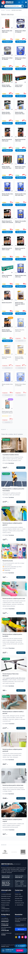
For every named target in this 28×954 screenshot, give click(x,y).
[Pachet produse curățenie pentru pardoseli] (14, 749)
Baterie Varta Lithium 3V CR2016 (20, 58)
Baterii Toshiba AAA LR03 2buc (7, 31)
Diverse (8, 10)
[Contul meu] (19, 2)
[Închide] (25, 950)
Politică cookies (5, 905)
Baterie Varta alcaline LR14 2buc (20, 221)
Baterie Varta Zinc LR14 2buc (19, 330)
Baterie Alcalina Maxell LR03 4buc (19, 113)
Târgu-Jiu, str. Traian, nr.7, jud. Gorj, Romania (6, 884)
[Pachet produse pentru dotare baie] (14, 784)
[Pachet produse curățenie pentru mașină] (14, 819)
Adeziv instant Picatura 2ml (19, 85)
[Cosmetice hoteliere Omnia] (14, 454)
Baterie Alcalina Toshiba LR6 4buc (6, 85)
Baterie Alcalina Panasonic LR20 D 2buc (20, 304)
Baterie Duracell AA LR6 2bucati (7, 140)
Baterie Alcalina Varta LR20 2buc (20, 276)
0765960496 (4, 925)
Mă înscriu (21, 929)
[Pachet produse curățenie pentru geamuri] (14, 524)
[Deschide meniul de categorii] (2, 6)
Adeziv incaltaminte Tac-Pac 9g (7, 276)
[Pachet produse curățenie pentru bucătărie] (14, 636)
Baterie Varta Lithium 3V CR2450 (20, 385)
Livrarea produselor (6, 894)
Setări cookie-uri (5, 910)
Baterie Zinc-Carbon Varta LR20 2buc (20, 167)
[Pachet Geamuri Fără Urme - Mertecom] (14, 675)
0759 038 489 (5, 930)
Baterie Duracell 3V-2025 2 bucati (7, 249)
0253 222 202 (5, 877)
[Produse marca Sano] (23, 852)
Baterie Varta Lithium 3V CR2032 (7, 58)
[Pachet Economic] (14, 562)
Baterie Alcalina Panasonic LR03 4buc (19, 358)
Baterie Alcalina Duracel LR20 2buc (7, 330)
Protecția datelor (5, 902)
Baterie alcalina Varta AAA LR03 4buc (20, 194)
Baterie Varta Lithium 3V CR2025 (20, 31)
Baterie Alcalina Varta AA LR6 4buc (7, 194)
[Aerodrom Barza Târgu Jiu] (16, 937)
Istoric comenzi (19, 896)
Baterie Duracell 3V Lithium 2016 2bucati (7, 221)
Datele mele (18, 894)
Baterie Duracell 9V (7, 302)
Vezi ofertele (19, 950)
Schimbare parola (19, 902)
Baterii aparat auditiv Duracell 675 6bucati (7, 412)
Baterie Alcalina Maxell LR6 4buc (6, 113)
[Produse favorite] (22, 2)
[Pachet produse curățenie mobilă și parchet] (14, 713)
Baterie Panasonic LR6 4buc (6, 357)
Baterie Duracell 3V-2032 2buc (20, 249)
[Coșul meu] (26, 6)
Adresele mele (18, 898)
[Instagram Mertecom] (25, 937)
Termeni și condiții (5, 900)
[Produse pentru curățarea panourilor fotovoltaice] (14, 488)
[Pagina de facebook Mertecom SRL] (19, 937)
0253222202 (4, 921)
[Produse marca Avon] (14, 852)
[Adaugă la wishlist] (12, 28)
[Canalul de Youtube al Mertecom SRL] (22, 937)
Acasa (3, 10)
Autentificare (20, 905)
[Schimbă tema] (26, 2)
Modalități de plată (6, 896)
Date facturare (18, 900)
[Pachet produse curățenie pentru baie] (14, 598)
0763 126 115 (18, 877)
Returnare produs (5, 898)
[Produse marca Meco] (5, 852)
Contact (3, 934)
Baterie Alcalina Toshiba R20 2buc (6, 167)
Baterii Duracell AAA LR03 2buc (20, 140)
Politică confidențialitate (5, 907)
